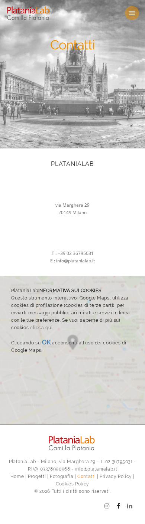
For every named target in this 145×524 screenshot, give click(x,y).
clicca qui (41, 327)
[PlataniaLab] (48, 13)
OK (46, 342)
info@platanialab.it (75, 261)
